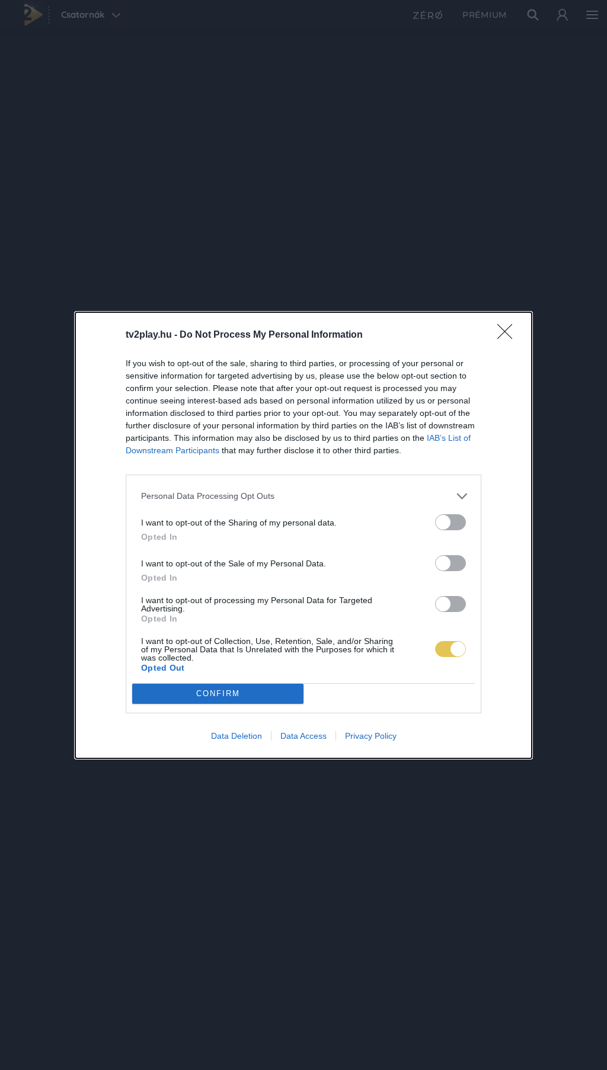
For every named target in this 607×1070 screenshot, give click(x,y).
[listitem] (303, 496)
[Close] (508, 335)
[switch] (450, 522)
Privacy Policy (371, 736)
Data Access (303, 736)
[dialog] (303, 535)
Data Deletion (236, 736)
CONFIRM (218, 693)
